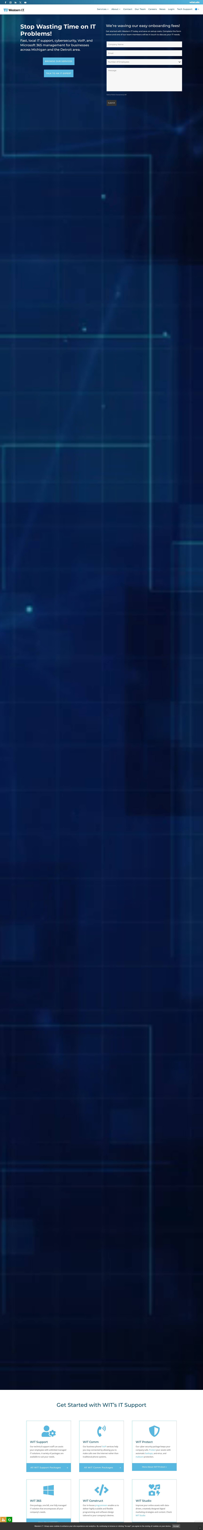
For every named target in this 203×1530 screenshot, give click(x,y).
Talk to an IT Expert (58, 73)
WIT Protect (144, 1442)
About (114, 9)
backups (149, 1453)
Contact (127, 9)
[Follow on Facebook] (6, 3)
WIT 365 (35, 1500)
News (162, 9)
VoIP (104, 1446)
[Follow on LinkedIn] (15, 3)
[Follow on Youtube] (25, 3)
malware (139, 1456)
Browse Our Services (58, 61)
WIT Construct (93, 1500)
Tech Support (184, 9)
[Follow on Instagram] (10, 3)
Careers (152, 9)
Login (171, 9)
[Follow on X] (20, 3)
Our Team (140, 9)
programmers (101, 1505)
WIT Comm (91, 1442)
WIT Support (39, 1442)
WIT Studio (143, 1500)
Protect (152, 1450)
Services (102, 9)
